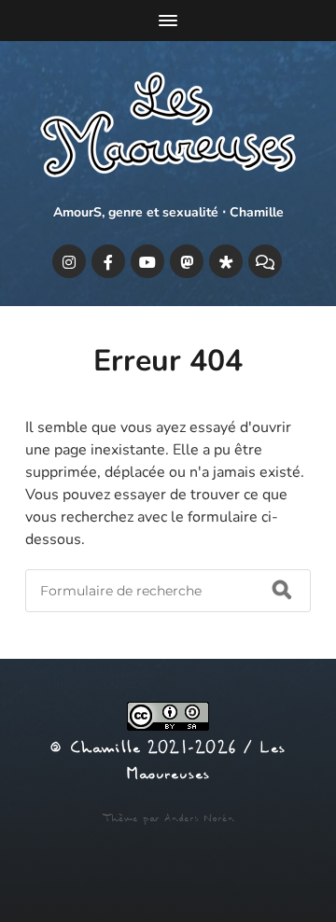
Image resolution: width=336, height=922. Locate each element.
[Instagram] (69, 261)
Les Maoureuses (205, 761)
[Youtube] (147, 261)
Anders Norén (199, 818)
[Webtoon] (265, 261)
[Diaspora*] (226, 261)
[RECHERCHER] (282, 590)
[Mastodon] (186, 261)
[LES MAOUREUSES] (168, 129)
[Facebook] (108, 261)
